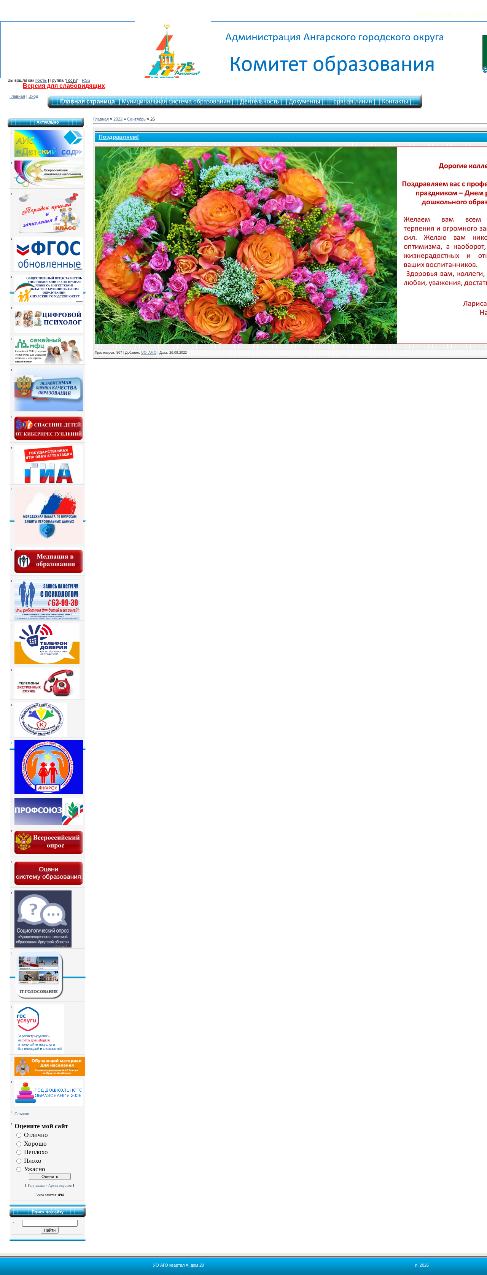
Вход (33, 96)
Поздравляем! (119, 137)
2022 (118, 119)
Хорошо (35, 1143)
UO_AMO (148, 353)
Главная (17, 96)
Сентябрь (136, 119)
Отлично (36, 1134)
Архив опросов (60, 1186)
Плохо (32, 1160)
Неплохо (36, 1152)
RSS (86, 80)
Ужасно (34, 1169)
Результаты (36, 1186)
